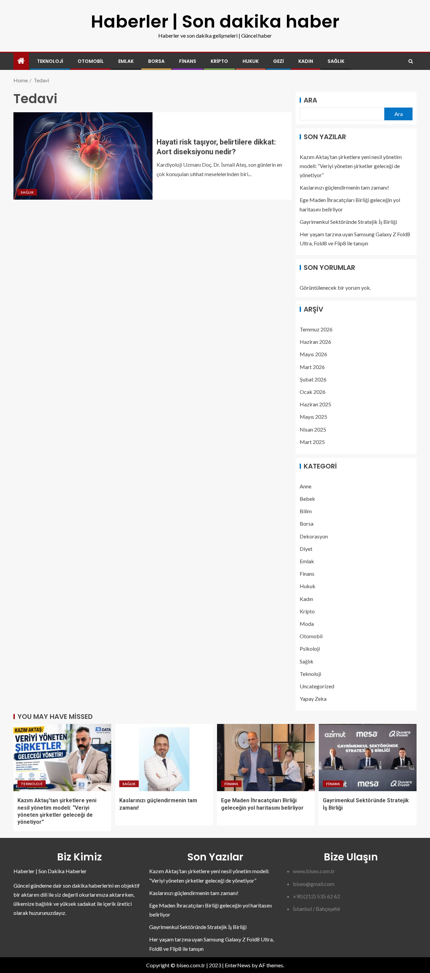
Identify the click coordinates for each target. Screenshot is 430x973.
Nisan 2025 (313, 429)
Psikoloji (310, 648)
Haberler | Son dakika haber (215, 21)
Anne (305, 486)
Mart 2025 (312, 442)
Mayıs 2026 (313, 354)
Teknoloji (50, 61)
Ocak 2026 (313, 392)
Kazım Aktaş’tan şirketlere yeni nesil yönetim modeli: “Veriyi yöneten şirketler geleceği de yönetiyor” (351, 166)
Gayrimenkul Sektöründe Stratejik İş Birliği (348, 221)
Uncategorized (317, 686)
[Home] (21, 61)
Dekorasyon (314, 536)
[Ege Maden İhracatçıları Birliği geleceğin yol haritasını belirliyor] (266, 757)
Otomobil (91, 61)
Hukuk (251, 61)
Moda (307, 623)
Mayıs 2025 (313, 416)
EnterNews (238, 965)
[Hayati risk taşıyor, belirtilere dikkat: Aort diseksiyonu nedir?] (83, 156)
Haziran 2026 (315, 341)
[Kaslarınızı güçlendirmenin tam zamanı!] (164, 757)
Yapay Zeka (313, 698)
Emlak (126, 61)
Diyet (306, 548)
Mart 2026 (312, 367)
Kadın (305, 61)
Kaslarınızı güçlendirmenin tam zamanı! (344, 187)
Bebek (307, 498)
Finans (187, 61)
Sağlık (336, 61)
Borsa (156, 61)
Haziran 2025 (315, 404)
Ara (310, 100)
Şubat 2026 (313, 379)
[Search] (410, 61)
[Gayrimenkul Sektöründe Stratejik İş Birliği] (368, 757)
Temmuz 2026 (316, 329)
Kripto (219, 61)
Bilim (306, 511)
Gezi (278, 61)
